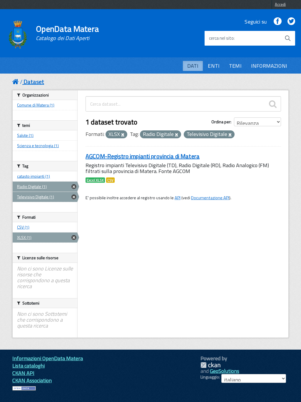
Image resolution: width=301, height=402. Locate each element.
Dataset (34, 81)
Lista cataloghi (28, 366)
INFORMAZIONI (269, 66)
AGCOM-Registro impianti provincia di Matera (143, 156)
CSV (110, 180)
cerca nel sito (221, 38)
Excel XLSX (95, 180)
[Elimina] (122, 134)
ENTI (214, 66)
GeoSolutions (224, 371)
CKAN (210, 365)
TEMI (235, 66)
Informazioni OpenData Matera (47, 358)
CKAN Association (32, 380)
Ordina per (220, 122)
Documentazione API (210, 198)
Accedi (280, 4)
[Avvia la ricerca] (287, 38)
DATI (193, 66)
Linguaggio (209, 377)
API (177, 198)
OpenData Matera (67, 33)
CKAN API (23, 373)
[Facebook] (277, 22)
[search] (273, 103)
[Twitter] (291, 22)
